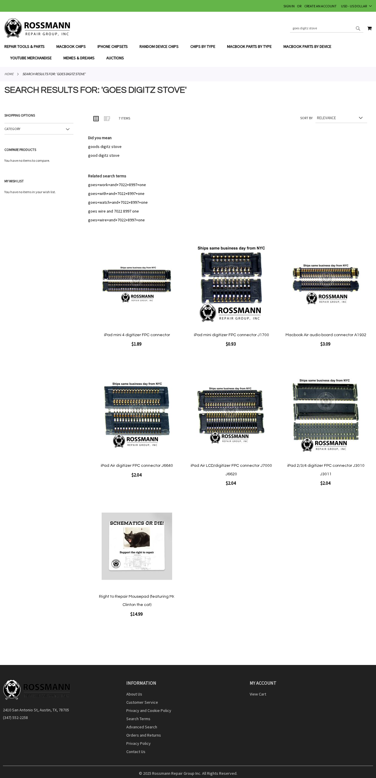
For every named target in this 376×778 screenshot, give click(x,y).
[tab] (188, 52)
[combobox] (326, 28)
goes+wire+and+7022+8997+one (116, 220)
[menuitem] (27, 46)
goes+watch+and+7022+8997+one (118, 202)
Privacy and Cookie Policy (148, 710)
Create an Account (320, 6)
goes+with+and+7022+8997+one (116, 193)
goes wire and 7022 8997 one (113, 211)
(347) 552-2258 (15, 717)
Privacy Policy (138, 743)
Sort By (306, 118)
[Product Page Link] (137, 285)
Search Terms (138, 718)
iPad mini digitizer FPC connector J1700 (231, 335)
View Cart (258, 694)
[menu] (188, 52)
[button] (356, 6)
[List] (106, 118)
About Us (134, 694)
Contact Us (135, 751)
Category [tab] (12, 129)
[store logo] (37, 28)
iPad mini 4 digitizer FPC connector (137, 335)
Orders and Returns (143, 735)
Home (9, 74)
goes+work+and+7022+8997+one (117, 184)
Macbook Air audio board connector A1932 (326, 335)
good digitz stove (104, 155)
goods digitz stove (105, 146)
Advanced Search (141, 727)
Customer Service (142, 702)
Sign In (289, 6)
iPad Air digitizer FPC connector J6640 (137, 466)
